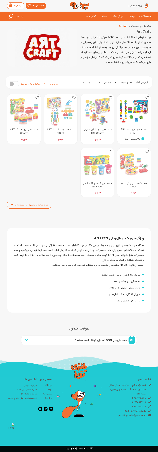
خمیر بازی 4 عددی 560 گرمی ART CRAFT (97, 185)
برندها (132, 16)
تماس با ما (91, 16)
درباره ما (48, 398)
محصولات (146, 16)
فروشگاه (134, 26)
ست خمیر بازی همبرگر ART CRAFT (24, 131)
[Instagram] (51, 409)
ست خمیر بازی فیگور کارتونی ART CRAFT (97, 131)
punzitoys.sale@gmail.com (132, 415)
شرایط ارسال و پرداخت (27, 389)
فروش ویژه (118, 16)
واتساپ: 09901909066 (135, 411)
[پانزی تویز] (80, 5)
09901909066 (139, 398)
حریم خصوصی (30, 385)
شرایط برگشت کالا (29, 394)
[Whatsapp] (40, 409)
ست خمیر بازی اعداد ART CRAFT (134, 131)
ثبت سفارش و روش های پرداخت (22, 398)
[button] (147, 97)
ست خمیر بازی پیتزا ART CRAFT (134, 185)
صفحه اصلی (145, 26)
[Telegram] (46, 409)
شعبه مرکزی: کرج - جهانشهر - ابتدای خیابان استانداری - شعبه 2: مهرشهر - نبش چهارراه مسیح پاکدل (127, 390)
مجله (104, 16)
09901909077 (139, 406)
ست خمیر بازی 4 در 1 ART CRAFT (61, 131)
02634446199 (139, 402)
